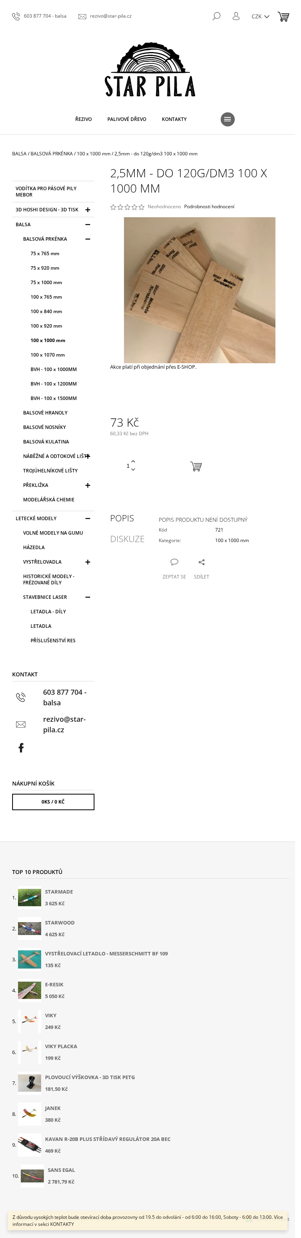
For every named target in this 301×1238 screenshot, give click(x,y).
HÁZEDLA (34, 547)
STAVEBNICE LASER (45, 597)
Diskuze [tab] (127, 538)
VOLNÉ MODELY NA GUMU (53, 533)
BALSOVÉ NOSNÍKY (44, 427)
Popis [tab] (122, 518)
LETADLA (41, 626)
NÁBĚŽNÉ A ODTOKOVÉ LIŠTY (56, 456)
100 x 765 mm (46, 297)
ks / (53, 801)
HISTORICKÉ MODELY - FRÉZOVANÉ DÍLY (48, 579)
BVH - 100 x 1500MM (54, 398)
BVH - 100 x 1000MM (54, 369)
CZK (257, 16)
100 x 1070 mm (48, 354)
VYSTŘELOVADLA (42, 562)
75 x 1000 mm (46, 282)
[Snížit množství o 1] (133, 470)
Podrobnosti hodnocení (209, 207)
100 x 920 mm (46, 326)
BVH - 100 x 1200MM (54, 383)
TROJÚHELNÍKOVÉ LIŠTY (50, 470)
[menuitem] (83, 119)
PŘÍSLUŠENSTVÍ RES (53, 640)
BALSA (23, 224)
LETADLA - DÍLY (48, 611)
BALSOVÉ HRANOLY (45, 412)
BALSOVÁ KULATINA (46, 441)
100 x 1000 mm (48, 340)
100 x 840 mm (46, 311)
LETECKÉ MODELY (36, 518)
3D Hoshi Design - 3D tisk (47, 209)
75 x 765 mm (45, 253)
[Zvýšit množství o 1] (133, 462)
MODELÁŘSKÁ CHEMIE (48, 499)
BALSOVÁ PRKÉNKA (45, 239)
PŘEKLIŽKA (35, 485)
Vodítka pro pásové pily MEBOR (46, 191)
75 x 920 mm (45, 268)
